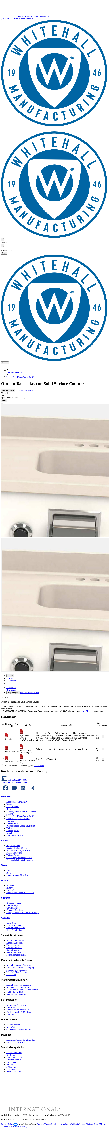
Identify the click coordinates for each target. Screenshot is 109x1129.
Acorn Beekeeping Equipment (19, 985)
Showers (10, 821)
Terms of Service (44, 1124)
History (9, 888)
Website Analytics (13, 1072)
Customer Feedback (14, 910)
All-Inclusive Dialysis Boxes (18, 850)
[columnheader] (12, 725)
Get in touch (39, 765)
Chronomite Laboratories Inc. (18, 1029)
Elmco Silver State (14, 947)
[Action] (103, 736)
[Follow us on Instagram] (31, 791)
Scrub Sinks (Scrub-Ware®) (18, 818)
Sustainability (12, 890)
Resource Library (13, 903)
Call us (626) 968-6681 (17, 780)
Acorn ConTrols (13, 1025)
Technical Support (20, 782)
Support (5, 897)
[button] (2, 128)
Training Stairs (12, 830)
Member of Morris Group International (33, 16)
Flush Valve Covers (14, 835)
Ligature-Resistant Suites (16, 848)
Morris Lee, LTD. (13, 952)
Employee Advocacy (15, 1057)
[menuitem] (11, 678)
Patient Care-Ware (14, 853)
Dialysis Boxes (12, 806)
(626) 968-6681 (7, 19)
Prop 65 (97, 1124)
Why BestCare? (13, 845)
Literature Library (13, 1060)
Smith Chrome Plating (15, 992)
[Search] (2, 245)
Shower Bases (12, 823)
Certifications (12, 908)
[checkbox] (54, 248)
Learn (4, 840)
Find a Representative (15, 927)
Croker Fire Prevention (16, 1005)
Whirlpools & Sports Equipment (19, 860)
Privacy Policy (7, 1124)
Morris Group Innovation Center (20, 892)
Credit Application (14, 930)
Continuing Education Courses (19, 857)
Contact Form (7, 782)
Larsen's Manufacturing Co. (18, 1010)
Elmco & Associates (14, 943)
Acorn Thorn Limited (15, 940)
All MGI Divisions (9, 250)
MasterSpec (11, 1062)
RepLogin (10, 1069)
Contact (5, 917)
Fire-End (10, 1014)
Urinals (9, 833)
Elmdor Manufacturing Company (20, 967)
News (4, 865)
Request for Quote (14, 925)
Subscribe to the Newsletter (17, 875)
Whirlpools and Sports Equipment (20, 826)
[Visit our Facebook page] (5, 791)
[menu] (54, 690)
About (4, 880)
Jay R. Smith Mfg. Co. (15, 1042)
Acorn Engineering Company (18, 965)
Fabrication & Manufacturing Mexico (22, 990)
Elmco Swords (12, 950)
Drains (9, 809)
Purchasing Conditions (60, 1124)
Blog (8, 873)
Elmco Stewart (12, 945)
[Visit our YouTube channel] (14, 791)
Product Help (12, 905)
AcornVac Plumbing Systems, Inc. (20, 1040)
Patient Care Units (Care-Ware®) (20, 377)
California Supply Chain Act (82, 1124)
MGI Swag (11, 1067)
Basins (9, 804)
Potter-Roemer (12, 1007)
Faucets (9, 814)
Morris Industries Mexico (17, 955)
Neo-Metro (11, 974)
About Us (10, 885)
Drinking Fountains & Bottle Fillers (21, 811)
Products (6, 796)
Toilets (9, 828)
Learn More (86, 711)
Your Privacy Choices (28, 1124)
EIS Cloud (10, 1055)
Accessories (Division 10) (17, 802)
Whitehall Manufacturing (16, 972)
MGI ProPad (11, 1064)
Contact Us (11, 923)
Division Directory (14, 1052)
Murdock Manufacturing (16, 970)
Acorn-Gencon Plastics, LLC (18, 987)
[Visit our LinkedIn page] (23, 791)
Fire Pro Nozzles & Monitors (18, 1012)
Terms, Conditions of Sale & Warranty (22, 912)
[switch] (2, 248)
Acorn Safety (12, 1027)
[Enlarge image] (2, 403)
